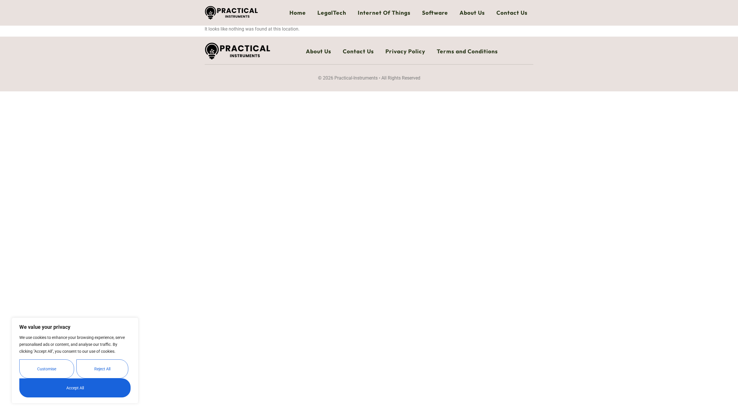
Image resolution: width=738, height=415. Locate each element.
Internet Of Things (384, 12)
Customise (46, 369)
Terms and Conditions (467, 51)
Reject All (102, 369)
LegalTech (331, 12)
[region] (75, 360)
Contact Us (512, 12)
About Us (472, 12)
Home (297, 12)
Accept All (75, 388)
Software (435, 12)
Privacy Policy (405, 51)
